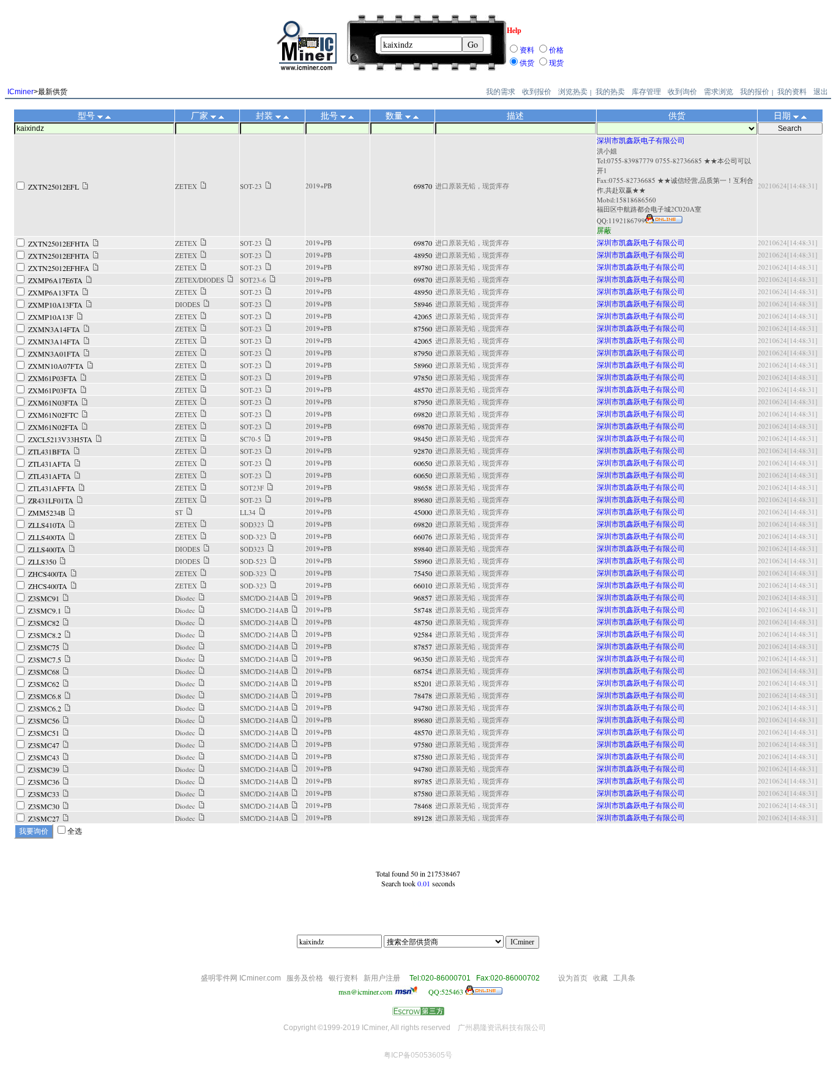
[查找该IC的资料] (85, 186)
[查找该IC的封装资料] (268, 186)
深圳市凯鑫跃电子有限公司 (641, 140)
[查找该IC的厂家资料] (203, 186)
